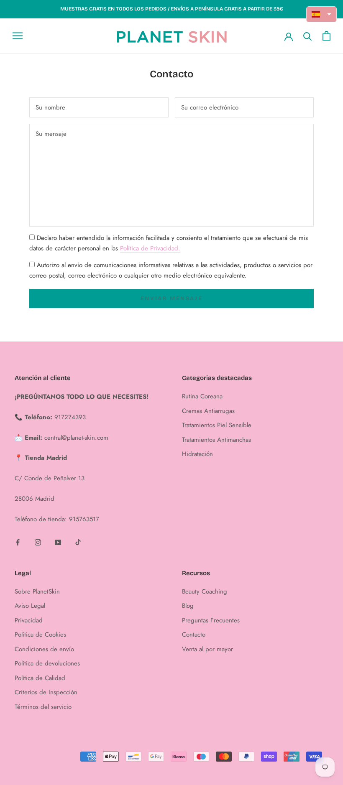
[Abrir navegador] (18, 35)
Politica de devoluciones (47, 663)
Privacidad (29, 620)
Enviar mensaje (171, 298)
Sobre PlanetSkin (37, 591)
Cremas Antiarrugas (208, 410)
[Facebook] (18, 542)
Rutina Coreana (202, 396)
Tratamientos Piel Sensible (216, 425)
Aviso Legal (30, 605)
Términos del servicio (43, 706)
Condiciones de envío (44, 649)
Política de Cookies (40, 634)
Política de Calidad (40, 678)
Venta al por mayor (207, 649)
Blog (188, 605)
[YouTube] (58, 542)
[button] (322, 14)
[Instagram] (38, 542)
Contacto (193, 634)
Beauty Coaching (204, 591)
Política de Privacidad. (150, 248)
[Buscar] (307, 35)
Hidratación (197, 454)
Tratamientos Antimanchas (216, 439)
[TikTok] (78, 542)
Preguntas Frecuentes (211, 620)
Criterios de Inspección (46, 692)
